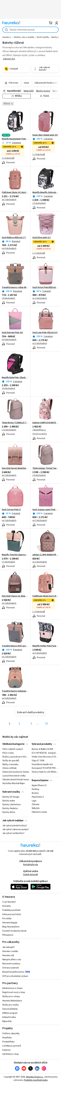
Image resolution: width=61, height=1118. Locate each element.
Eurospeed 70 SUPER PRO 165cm (45, 768)
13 (46, 724)
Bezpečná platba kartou (13, 971)
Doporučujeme (40, 780)
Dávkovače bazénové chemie (15, 772)
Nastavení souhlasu (11, 963)
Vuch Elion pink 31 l (41, 237)
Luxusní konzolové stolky (14, 775)
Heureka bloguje (9, 922)
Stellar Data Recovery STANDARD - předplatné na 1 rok (45, 756)
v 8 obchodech (8, 298)
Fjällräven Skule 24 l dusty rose (15, 192)
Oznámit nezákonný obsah (14, 930)
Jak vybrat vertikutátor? (13, 833)
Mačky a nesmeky (10, 764)
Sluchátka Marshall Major (13, 783)
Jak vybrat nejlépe (12, 820)
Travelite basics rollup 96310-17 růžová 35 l (15, 287)
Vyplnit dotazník (30, 874)
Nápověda (7, 1021)
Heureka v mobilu (10, 951)
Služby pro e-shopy (11, 996)
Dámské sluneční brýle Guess (15, 779)
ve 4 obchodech (9, 248)
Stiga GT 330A (38, 760)
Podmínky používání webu (36, 1080)
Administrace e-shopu (12, 988)
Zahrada (35, 804)
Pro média (6, 918)
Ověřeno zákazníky (11, 1033)
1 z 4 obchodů (38, 154)
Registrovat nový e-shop (13, 992)
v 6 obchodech (8, 388)
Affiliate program (9, 1013)
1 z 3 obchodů (38, 253)
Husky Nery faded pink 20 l (45, 135)
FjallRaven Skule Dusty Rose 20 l (45, 596)
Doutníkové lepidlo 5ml (42, 764)
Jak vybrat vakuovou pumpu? (15, 829)
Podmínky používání (11, 910)
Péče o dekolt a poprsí (12, 749)
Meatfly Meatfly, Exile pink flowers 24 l (45, 192)
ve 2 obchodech (39, 298)
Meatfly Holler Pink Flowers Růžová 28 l (45, 646)
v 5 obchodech (39, 203)
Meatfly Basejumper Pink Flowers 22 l (15, 138)
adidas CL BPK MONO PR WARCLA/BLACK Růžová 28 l (45, 554)
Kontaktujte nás (30, 864)
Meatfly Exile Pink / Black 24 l (15, 377)
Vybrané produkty (42, 744)
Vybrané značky (11, 792)
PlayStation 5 (38, 797)
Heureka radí (8, 955)
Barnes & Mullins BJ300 (42, 749)
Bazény (35, 793)
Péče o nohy (8, 753)
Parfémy (35, 789)
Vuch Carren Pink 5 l (11, 509)
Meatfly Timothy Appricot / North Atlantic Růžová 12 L (15, 554)
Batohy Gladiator (10, 808)
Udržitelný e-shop (10, 1054)
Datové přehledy (10, 1009)
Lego (34, 800)
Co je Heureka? (9, 901)
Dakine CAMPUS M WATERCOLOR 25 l (45, 422)
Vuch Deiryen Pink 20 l (12, 332)
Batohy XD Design (10, 797)
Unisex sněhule (9, 768)
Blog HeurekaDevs (11, 926)
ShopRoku (7, 1037)
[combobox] (30, 30)
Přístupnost (7, 935)
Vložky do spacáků (10, 760)
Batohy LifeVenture (11, 804)
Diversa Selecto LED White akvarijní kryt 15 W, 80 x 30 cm (45, 772)
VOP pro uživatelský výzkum (15, 976)
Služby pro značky (10, 1004)
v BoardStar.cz (39, 429)
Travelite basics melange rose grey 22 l (15, 691)
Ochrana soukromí (10, 967)
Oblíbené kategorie (13, 744)
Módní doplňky (43, 37)
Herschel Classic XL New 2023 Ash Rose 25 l (15, 596)
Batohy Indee (8, 800)
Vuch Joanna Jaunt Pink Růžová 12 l (45, 509)
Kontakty (6, 906)
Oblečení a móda (39, 812)
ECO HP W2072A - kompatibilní (45, 753)
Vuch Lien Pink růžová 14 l (44, 332)
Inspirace (6, 1050)
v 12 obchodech (9, 429)
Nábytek (36, 808)
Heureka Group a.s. (34, 1076)
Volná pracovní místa (11, 914)
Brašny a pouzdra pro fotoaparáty (15, 756)
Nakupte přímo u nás (11, 959)
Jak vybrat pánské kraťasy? (14, 825)
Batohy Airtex (8, 812)
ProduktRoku (8, 1041)
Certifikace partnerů (11, 1045)
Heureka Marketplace (12, 1000)
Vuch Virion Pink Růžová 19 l (45, 287)
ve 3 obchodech (9, 199)
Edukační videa (9, 1017)
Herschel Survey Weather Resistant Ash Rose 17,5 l (15, 468)
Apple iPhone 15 (39, 785)
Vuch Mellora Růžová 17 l (14, 237)
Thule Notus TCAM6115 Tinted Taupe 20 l (15, 422)
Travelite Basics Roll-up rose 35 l (15, 646)
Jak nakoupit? (8, 947)
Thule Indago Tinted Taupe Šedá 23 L (45, 468)
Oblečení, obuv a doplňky (24, 37)
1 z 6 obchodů (8, 158)
